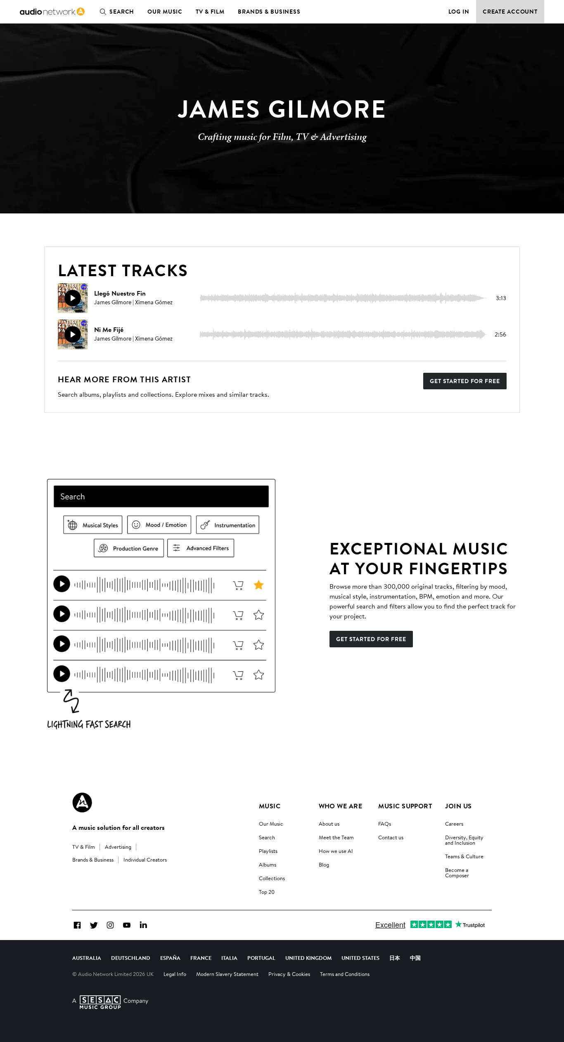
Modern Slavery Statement (227, 974)
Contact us (390, 837)
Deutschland (130, 957)
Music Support (405, 805)
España (170, 957)
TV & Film (210, 11)
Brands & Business (269, 11)
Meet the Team (336, 837)
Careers (454, 823)
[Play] (72, 298)
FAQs (384, 823)
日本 (394, 957)
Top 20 (267, 891)
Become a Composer (457, 872)
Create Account (510, 11)
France (200, 957)
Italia (229, 957)
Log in (458, 11)
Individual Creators (145, 859)
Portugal (261, 957)
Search (121, 11)
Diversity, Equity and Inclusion (464, 840)
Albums (267, 864)
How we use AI (336, 851)
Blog (324, 864)
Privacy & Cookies (289, 974)
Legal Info (175, 974)
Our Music (164, 11)
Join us (458, 805)
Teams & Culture (464, 856)
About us (329, 823)
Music (269, 805)
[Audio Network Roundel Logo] (82, 802)
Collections (272, 878)
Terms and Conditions (345, 974)
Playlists (268, 851)
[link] (52, 11)
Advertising (118, 846)
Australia (86, 957)
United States (360, 957)
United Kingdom (308, 957)
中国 (415, 957)
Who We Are (341, 805)
